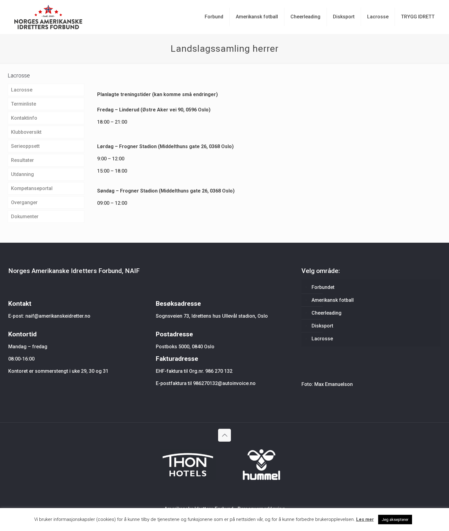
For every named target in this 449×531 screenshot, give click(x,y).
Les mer (365, 519)
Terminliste (23, 104)
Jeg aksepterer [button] (395, 519)
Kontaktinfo (24, 118)
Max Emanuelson (333, 384)
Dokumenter (24, 216)
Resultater (22, 160)
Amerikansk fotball (333, 300)
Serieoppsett (25, 146)
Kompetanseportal (32, 188)
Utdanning (22, 174)
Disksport (322, 326)
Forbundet (323, 287)
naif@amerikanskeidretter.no (57, 316)
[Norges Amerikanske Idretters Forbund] (48, 17)
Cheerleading (326, 313)
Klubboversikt (26, 132)
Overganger (24, 202)
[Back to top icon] (224, 435)
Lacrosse (21, 90)
